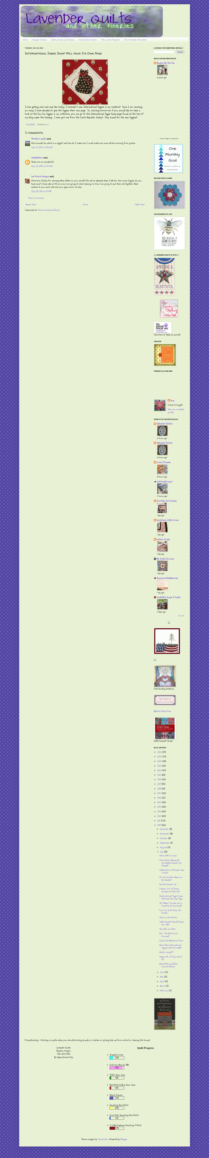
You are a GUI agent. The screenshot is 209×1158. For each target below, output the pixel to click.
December (165, 829)
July (162, 851)
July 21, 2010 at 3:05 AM (41, 147)
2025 (160, 756)
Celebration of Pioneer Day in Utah (171, 871)
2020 (159, 779)
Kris (172, 400)
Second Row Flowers (88, 40)
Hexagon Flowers (39, 40)
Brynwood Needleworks (167, 578)
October (164, 838)
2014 (159, 806)
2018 (159, 788)
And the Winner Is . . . (169, 884)
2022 (159, 770)
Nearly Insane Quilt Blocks (63, 40)
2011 (159, 820)
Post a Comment (36, 198)
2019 (159, 784)
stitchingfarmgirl (164, 481)
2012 (159, 816)
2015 (159, 802)
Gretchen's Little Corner (168, 520)
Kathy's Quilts (163, 539)
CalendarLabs (174, 139)
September (165, 842)
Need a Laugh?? (166, 952)
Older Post (140, 204)
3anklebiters (37, 157)
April (162, 981)
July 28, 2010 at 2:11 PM (41, 191)
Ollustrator (103, 1139)
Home (25, 40)
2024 (159, 761)
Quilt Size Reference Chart (171, 940)
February (164, 990)
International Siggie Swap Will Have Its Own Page (171, 897)
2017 (159, 793)
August (163, 847)
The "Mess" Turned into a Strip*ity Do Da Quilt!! (170, 904)
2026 (159, 752)
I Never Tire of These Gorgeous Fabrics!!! (169, 890)
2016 (159, 797)
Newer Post (31, 204)
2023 (159, 765)
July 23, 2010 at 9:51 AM (41, 166)
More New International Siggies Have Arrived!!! (170, 946)
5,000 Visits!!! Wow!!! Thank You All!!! (171, 923)
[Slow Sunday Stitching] (169, 316)
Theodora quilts (38, 138)
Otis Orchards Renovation (135, 40)
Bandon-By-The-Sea (166, 63)
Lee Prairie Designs (40, 176)
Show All (181, 616)
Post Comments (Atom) (48, 210)
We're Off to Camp (168, 855)
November (165, 833)
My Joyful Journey (165, 558)
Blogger (124, 1139)
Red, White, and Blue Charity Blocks (168, 965)
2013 (159, 811)
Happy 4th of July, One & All (170, 958)
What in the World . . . (169, 917)
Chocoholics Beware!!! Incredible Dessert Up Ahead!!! (170, 863)
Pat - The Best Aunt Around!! (168, 935)
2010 (159, 825)
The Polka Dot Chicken (167, 500)
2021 (159, 775)
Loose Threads (163, 462)
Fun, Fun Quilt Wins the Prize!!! (170, 912)
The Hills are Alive (167, 929)
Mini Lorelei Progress (110, 40)
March (163, 986)
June (162, 972)
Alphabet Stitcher (165, 423)
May (162, 976)
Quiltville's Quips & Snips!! (168, 597)
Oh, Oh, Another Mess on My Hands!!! (170, 879)
